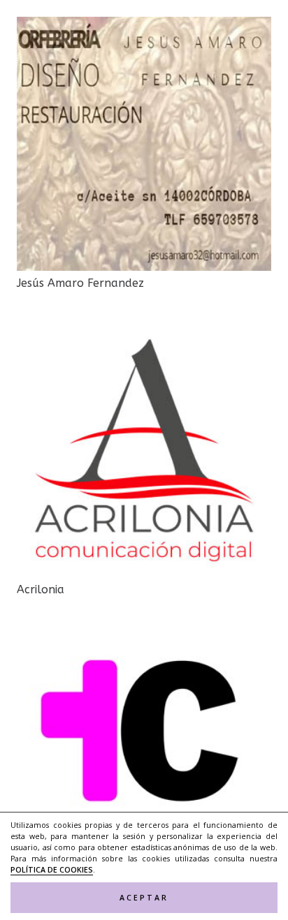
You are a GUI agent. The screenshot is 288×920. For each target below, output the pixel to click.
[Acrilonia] (144, 332)
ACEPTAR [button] (144, 898)
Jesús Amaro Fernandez (80, 283)
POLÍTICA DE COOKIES (51, 870)
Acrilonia (40, 589)
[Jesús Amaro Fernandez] (144, 26)
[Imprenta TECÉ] (144, 639)
